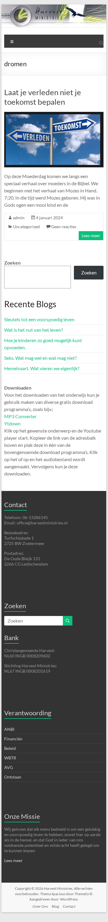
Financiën (13, 738)
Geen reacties (63, 226)
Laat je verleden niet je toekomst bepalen (42, 96)
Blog (55, 906)
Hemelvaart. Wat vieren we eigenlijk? (41, 368)
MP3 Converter (20, 416)
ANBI (9, 729)
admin (19, 217)
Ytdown (12, 423)
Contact (69, 906)
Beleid (10, 748)
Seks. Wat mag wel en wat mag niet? (40, 358)
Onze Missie (22, 816)
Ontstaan (12, 776)
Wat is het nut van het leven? (33, 330)
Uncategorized (26, 226)
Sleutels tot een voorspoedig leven (39, 319)
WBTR (10, 757)
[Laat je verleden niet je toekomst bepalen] (54, 115)
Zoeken (12, 262)
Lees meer (91, 235)
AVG (8, 767)
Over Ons (40, 906)
